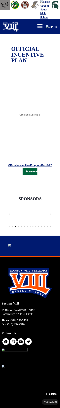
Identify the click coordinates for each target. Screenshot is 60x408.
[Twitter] (28, 341)
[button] (9, 214)
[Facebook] (5, 341)
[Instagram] (13, 341)
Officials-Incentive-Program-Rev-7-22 (30, 165)
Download (31, 171)
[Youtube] (20, 341)
